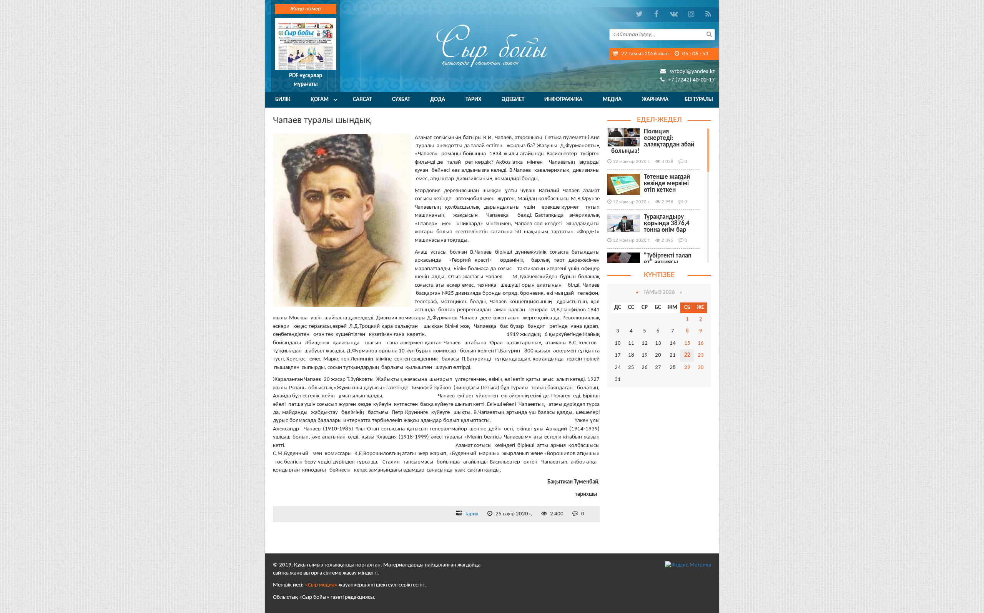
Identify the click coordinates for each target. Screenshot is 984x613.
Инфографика (563, 100)
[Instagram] (691, 14)
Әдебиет (513, 100)
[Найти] (709, 34)
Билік (282, 100)
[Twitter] (639, 14)
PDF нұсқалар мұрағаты (305, 80)
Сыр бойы (492, 45)
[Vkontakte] (673, 14)
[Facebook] (656, 14)
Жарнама (655, 100)
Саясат (362, 100)
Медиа (612, 100)
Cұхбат (401, 100)
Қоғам (320, 100)
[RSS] (708, 14)
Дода (437, 100)
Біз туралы (699, 100)
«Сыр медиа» (321, 585)
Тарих (473, 100)
